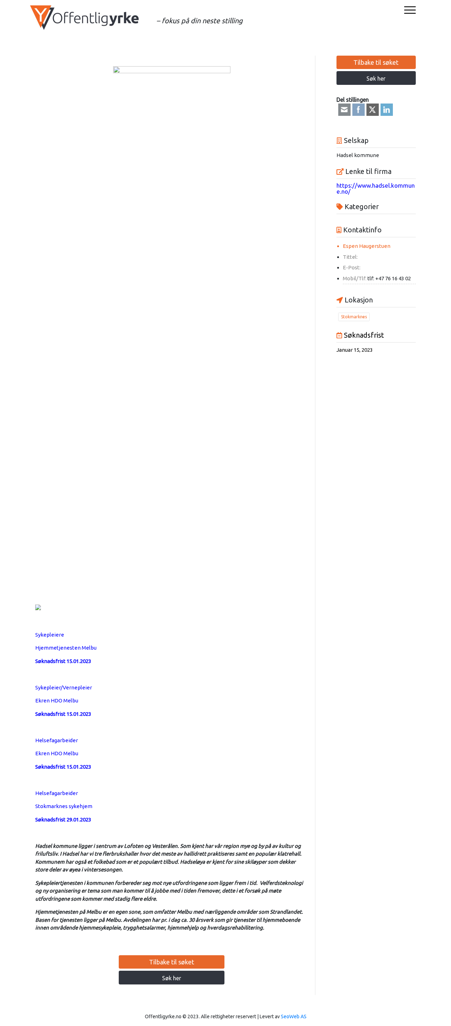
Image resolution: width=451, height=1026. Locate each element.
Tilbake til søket (171, 961)
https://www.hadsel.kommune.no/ (375, 188)
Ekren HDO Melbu (56, 700)
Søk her (171, 978)
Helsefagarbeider (56, 740)
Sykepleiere (49, 635)
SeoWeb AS (294, 1016)
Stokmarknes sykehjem (63, 806)
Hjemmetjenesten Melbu (66, 648)
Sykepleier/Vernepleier (63, 687)
